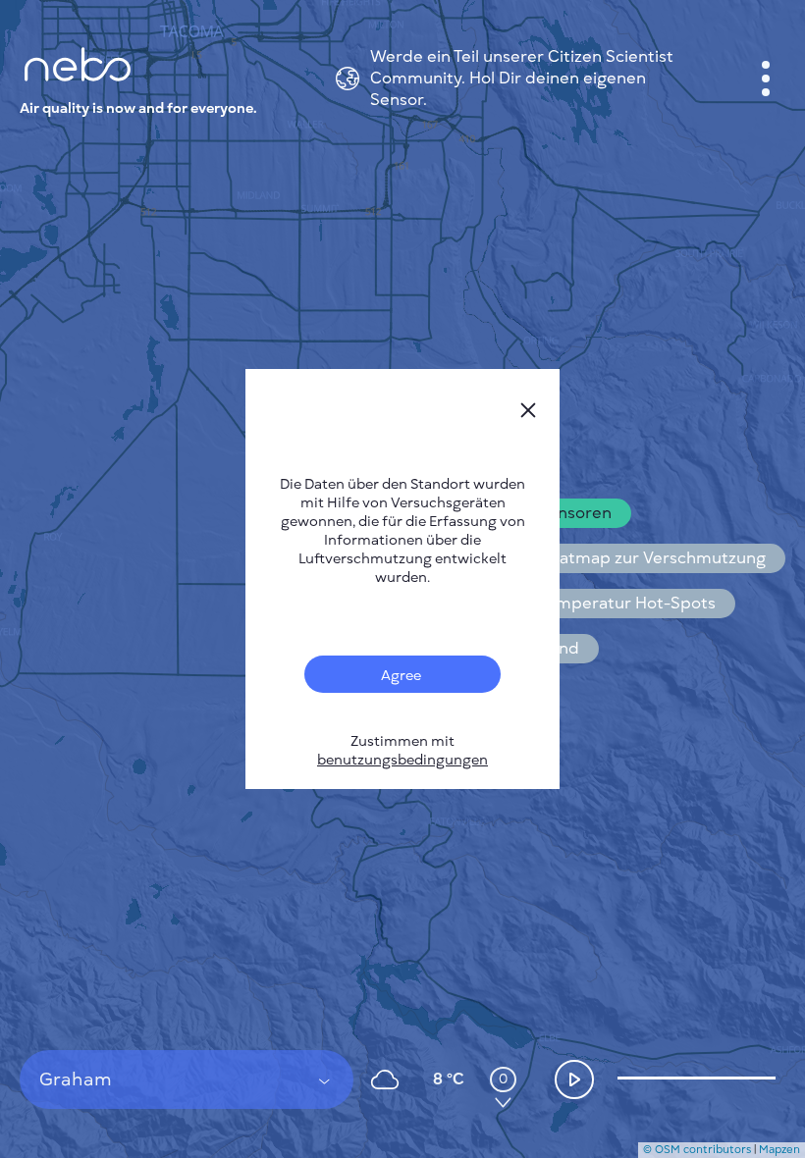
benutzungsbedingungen (402, 760)
